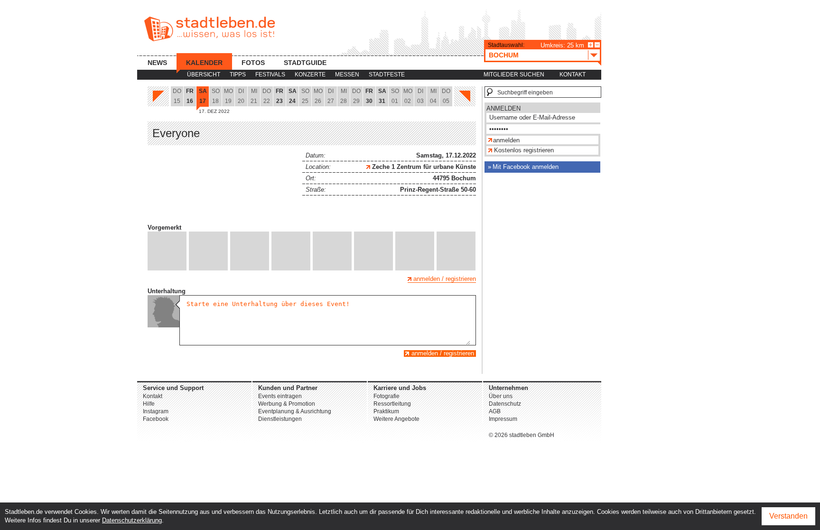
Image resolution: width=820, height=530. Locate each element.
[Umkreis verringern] (597, 44)
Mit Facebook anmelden (526, 166)
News (157, 62)
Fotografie (386, 396)
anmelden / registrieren (444, 278)
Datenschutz (505, 403)
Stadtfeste (387, 74)
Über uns (500, 396)
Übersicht (203, 74)
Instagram (155, 411)
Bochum (504, 55)
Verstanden (788, 516)
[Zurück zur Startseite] (209, 29)
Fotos (253, 62)
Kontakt (572, 74)
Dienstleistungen (280, 419)
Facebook (155, 419)
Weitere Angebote (396, 419)
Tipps (238, 74)
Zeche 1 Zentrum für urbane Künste (423, 166)
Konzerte (310, 74)
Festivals (270, 74)
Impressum (503, 419)
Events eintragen (280, 396)
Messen (347, 74)
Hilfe (149, 403)
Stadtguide (305, 62)
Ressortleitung (392, 403)
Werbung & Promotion (286, 403)
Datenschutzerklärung (132, 520)
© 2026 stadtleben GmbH (521, 435)
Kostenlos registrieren (524, 150)
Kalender (204, 62)
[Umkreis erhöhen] (590, 44)
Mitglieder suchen (514, 74)
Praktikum (386, 411)
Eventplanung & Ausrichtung (294, 411)
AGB (495, 411)
